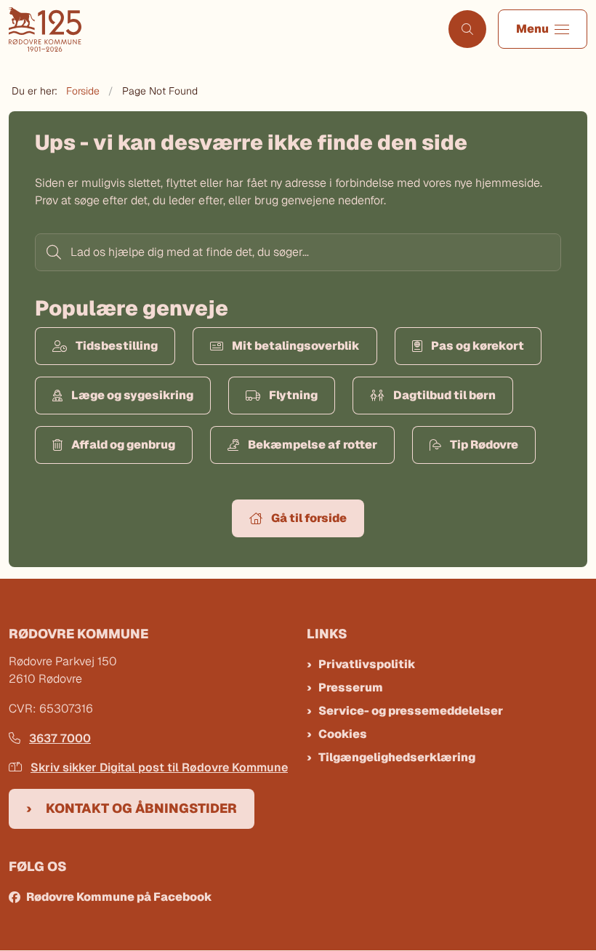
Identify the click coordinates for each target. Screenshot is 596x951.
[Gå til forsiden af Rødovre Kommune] (218, 29)
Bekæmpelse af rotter (312, 444)
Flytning (293, 395)
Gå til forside (309, 518)
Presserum (350, 687)
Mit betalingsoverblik (296, 345)
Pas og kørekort (477, 345)
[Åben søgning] (467, 29)
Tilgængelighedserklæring (396, 757)
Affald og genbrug (123, 444)
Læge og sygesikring (132, 395)
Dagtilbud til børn (444, 395)
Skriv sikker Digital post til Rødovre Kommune (159, 767)
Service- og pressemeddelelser (410, 710)
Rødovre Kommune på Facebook (119, 896)
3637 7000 (60, 738)
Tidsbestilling (117, 345)
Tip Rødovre (484, 444)
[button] (542, 29)
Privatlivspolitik (367, 664)
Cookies (342, 734)
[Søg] (52, 252)
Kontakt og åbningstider (141, 808)
